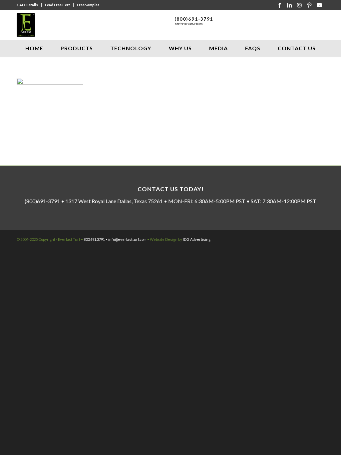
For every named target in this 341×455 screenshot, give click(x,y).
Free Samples (88, 5)
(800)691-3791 (193, 19)
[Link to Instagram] (299, 5)
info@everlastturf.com (188, 24)
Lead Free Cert (57, 5)
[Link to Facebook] (279, 5)
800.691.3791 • (96, 239)
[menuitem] (29, 5)
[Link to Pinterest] (309, 5)
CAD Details (27, 5)
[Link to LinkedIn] (289, 5)
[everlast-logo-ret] (26, 25)
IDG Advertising (196, 239)
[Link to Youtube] (319, 5)
